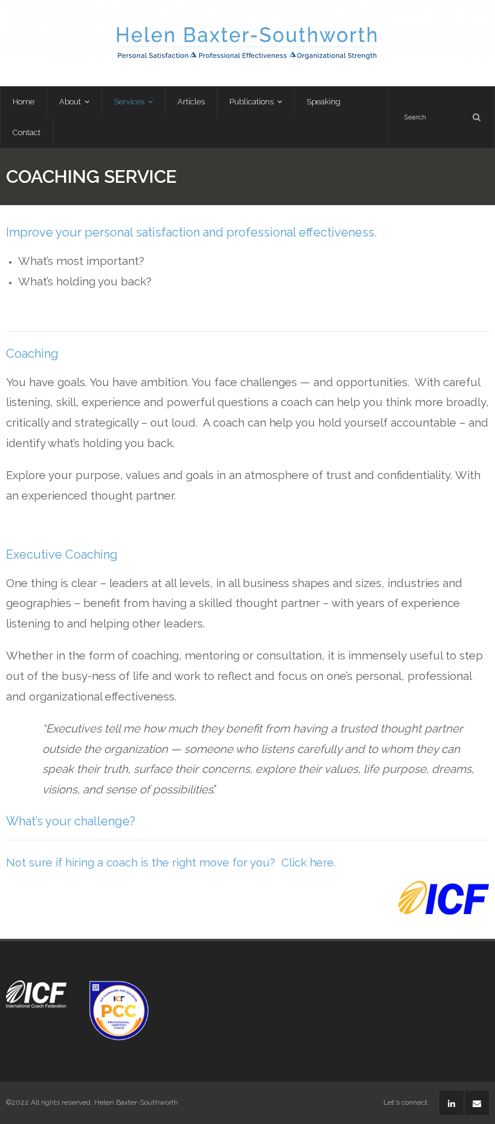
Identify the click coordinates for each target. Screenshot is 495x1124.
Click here (307, 862)
